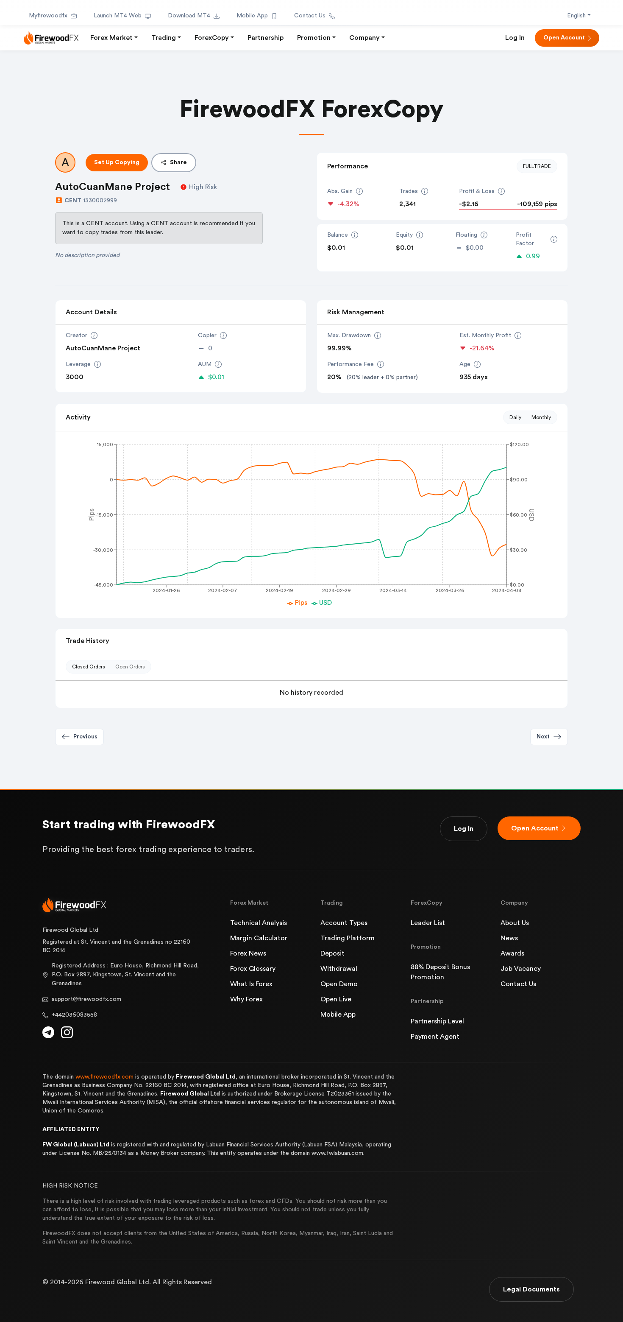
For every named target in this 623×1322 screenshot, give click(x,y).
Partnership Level (437, 1021)
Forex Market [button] (111, 37)
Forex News (248, 953)
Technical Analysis (258, 923)
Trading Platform (347, 938)
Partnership (266, 37)
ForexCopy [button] (212, 37)
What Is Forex (251, 984)
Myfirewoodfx (48, 16)
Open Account (564, 38)
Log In (515, 37)
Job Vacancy (521, 968)
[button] (549, 737)
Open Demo (339, 984)
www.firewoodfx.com (104, 1077)
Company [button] (364, 37)
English (576, 16)
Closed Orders (88, 666)
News (509, 938)
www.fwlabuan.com (337, 1153)
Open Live (335, 999)
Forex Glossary (252, 968)
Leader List (428, 923)
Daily (515, 417)
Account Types (343, 923)
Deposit (332, 953)
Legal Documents (531, 1289)
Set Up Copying (116, 162)
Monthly (541, 417)
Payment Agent (435, 1036)
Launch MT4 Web (118, 16)
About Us (515, 923)
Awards (512, 953)
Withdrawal (338, 968)
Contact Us (309, 16)
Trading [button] (163, 37)
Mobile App (252, 16)
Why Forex (246, 999)
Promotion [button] (314, 37)
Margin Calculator (258, 938)
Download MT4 (189, 16)
